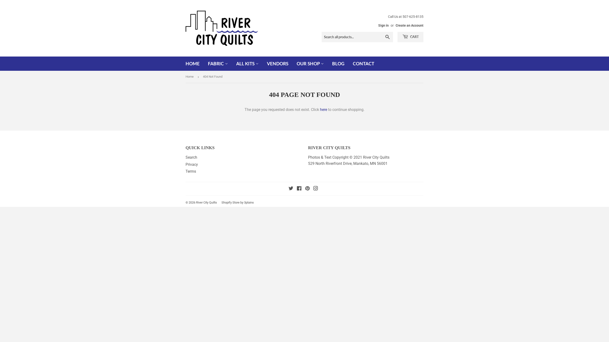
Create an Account (409, 25)
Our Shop (309, 63)
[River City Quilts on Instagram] (315, 189)
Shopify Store (230, 202)
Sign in (383, 25)
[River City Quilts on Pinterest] (307, 189)
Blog (338, 63)
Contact (363, 63)
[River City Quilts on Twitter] (291, 189)
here (323, 109)
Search (191, 157)
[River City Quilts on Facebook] (299, 189)
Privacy (192, 164)
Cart (414, 37)
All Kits (246, 63)
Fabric (216, 63)
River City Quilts (206, 202)
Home (193, 63)
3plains (249, 202)
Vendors (277, 63)
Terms (191, 171)
